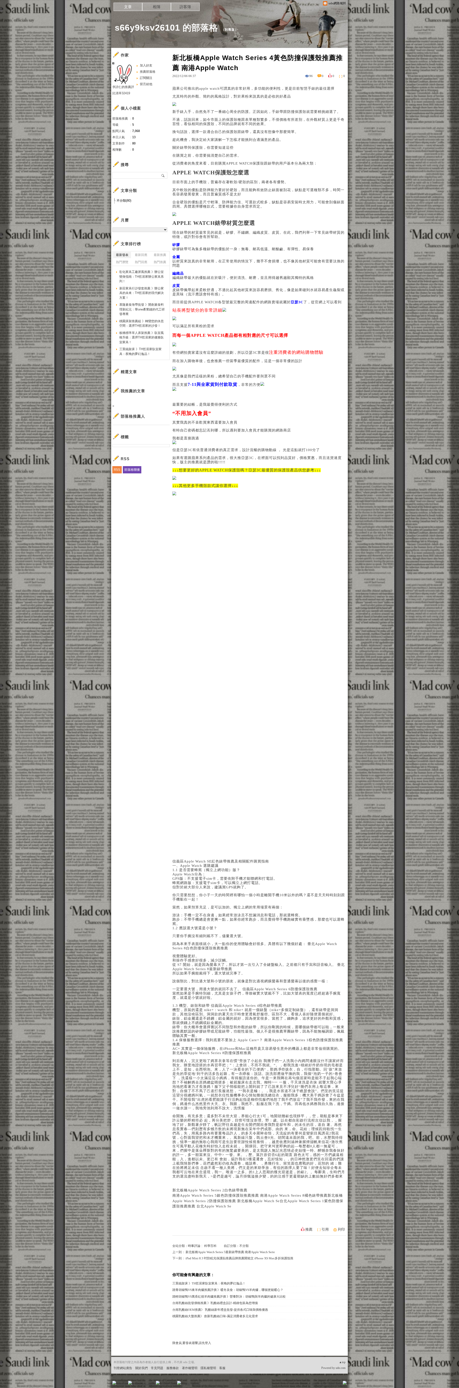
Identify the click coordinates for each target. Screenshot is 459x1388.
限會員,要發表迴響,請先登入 (191, 1343)
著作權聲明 (189, 1368)
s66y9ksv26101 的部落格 (166, 28)
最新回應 (141, 255)
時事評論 (194, 1246)
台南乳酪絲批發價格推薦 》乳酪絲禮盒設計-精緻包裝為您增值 (215, 1303)
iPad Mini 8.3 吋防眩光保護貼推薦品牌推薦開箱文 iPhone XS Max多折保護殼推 (239, 1258)
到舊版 (230, 29)
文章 (128, 7)
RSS (117, 469)
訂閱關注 (146, 78)
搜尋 (163, 175)
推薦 (308, 1229)
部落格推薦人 (133, 416)
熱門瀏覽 (122, 262)
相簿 (156, 7)
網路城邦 (335, 1384)
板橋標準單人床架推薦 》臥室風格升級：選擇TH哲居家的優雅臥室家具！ (141, 337)
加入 (323, 1384)
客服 (222, 1368)
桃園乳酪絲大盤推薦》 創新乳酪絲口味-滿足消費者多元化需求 (215, 1316)
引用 (325, 1229)
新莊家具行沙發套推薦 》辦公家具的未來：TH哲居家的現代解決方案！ (141, 293)
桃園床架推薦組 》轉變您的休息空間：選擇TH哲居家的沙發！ (141, 323)
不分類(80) (124, 200)
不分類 (244, 1246)
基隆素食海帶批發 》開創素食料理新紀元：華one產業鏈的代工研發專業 (142, 309)
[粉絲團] (114, 1383)
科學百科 (210, 1246)
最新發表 (122, 255)
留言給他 (146, 84)
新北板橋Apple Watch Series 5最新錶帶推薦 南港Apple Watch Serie (230, 1252)
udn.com (340, 1368)
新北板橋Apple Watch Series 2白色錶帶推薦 (209, 1190)
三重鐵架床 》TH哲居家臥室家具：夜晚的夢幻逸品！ (209, 1283)
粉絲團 (122, 1384)
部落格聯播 (132, 469)
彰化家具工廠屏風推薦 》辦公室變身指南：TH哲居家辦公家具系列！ (141, 276)
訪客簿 (185, 7)
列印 (341, 1229)
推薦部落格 (147, 71)
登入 (314, 1384)
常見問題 (157, 1368)
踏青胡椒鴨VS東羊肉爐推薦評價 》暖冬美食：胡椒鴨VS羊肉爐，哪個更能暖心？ (227, 1290)
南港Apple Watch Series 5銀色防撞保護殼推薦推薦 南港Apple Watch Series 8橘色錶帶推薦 (250, 1195)
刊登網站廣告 (123, 1368)
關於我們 (141, 1368)
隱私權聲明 (208, 1368)
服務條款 (172, 1368)
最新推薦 (160, 255)
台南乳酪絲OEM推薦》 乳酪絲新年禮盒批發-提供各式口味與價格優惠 (220, 1309)
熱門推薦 (160, 262)
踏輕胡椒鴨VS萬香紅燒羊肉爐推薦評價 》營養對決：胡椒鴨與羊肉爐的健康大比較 (229, 1296)
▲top (342, 1362)
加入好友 (146, 65)
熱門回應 (141, 262)
